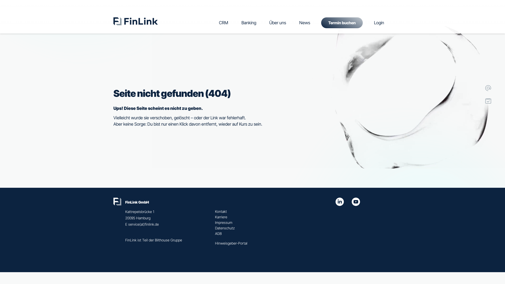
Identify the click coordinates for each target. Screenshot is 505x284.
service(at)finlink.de (143, 224)
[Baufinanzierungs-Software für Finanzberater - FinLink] (157, 15)
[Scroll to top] (488, 114)
